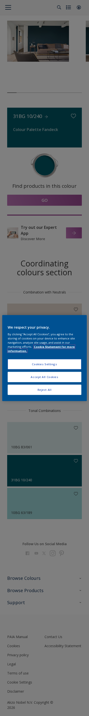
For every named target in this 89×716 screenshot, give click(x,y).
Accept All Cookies (44, 377)
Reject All (45, 390)
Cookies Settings (44, 364)
